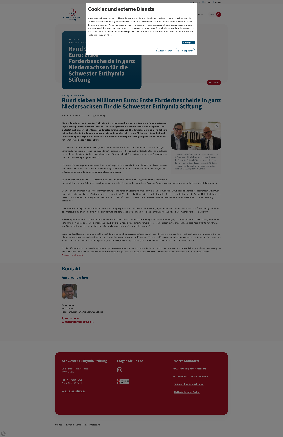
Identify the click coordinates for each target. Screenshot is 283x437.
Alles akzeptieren (185, 50)
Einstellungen (187, 43)
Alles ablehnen (165, 50)
